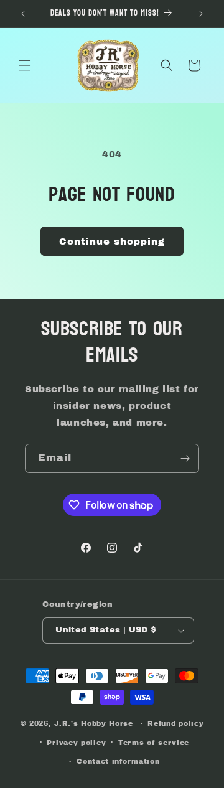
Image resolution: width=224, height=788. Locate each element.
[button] (25, 65)
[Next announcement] (201, 13)
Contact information (118, 761)
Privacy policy (76, 742)
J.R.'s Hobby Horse (93, 723)
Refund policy (175, 723)
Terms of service (153, 742)
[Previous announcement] (23, 13)
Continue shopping (112, 241)
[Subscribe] (184, 458)
